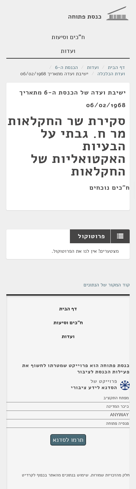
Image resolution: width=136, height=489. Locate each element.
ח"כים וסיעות (68, 37)
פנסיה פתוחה (117, 423)
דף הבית (116, 67)
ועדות (68, 51)
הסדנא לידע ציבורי (94, 387)
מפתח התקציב (116, 398)
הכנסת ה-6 (66, 67)
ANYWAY (119, 415)
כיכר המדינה (117, 406)
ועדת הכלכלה (111, 73)
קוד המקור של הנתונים (106, 284)
